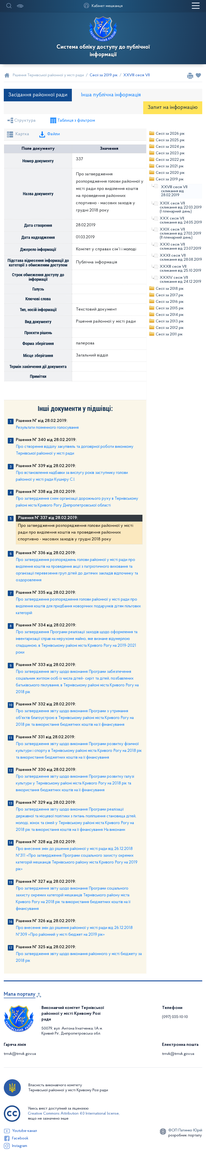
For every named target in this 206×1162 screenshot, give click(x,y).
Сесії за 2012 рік (170, 328)
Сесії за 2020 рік (170, 173)
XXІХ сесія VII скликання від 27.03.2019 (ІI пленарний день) (180, 234)
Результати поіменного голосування (47, 427)
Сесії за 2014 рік (170, 315)
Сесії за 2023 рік (170, 153)
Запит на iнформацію (173, 107)
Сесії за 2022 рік (170, 160)
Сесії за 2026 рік (170, 134)
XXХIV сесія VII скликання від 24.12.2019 (180, 280)
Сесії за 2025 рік (170, 140)
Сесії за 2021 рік (170, 166)
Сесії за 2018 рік (170, 289)
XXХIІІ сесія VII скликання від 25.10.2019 (180, 269)
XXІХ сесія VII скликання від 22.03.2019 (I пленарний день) (181, 207)
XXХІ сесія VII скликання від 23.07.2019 (180, 247)
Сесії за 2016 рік (170, 302)
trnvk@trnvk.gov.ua (20, 1054)
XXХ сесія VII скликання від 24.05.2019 (181, 220)
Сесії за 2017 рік (169, 295)
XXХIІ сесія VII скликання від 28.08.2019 (181, 258)
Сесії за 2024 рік (170, 147)
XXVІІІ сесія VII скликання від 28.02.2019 (174, 191)
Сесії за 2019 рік (170, 179)
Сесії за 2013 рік (170, 321)
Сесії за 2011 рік (169, 334)
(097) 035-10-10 (175, 1017)
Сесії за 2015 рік (170, 308)
